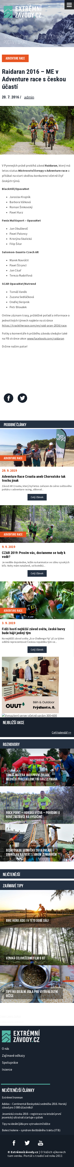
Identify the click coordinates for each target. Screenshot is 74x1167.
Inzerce (7, 1069)
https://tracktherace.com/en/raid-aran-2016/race (34, 325)
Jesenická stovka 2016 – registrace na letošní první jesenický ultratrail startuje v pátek (31, 1115)
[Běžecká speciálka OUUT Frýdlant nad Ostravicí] (30, 684)
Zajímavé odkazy (13, 1055)
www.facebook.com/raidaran (45, 338)
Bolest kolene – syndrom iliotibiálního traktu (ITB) (31, 1130)
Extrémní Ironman (12, 1097)
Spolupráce (10, 1062)
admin (29, 97)
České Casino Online (10, 1016)
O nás (5, 1049)
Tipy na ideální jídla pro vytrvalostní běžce (26, 1124)
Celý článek (37, 497)
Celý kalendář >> (61, 732)
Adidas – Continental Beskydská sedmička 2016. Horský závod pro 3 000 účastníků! (34, 1105)
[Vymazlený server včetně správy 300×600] (29, 715)
